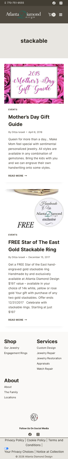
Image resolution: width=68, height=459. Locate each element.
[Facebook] (54, 3)
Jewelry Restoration (49, 358)
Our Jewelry (11, 347)
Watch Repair (45, 368)
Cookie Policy (36, 440)
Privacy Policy (14, 440)
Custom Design (46, 347)
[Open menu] (60, 14)
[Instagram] (61, 3)
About (8, 387)
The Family (11, 392)
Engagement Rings (15, 353)
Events (12, 109)
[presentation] (34, 84)
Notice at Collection (50, 451)
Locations (10, 397)
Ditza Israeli (18, 132)
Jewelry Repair (46, 353)
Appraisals (43, 363)
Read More (17, 175)
